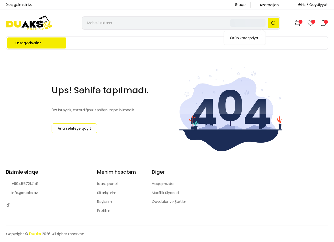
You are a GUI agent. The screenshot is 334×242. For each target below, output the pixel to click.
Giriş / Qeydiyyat (313, 4)
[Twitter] (8, 204)
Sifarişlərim (106, 192)
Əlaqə (240, 4)
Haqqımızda (163, 183)
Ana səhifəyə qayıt (74, 128)
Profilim (103, 210)
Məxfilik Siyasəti (165, 192)
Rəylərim (104, 201)
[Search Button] (273, 23)
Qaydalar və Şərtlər (169, 201)
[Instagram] (18, 204)
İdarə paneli (107, 183)
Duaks (35, 233)
